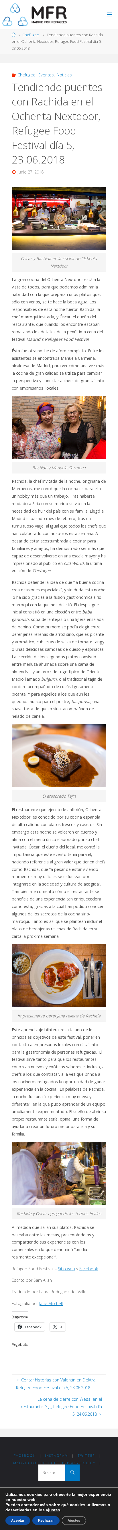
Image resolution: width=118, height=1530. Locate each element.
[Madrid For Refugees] (34, 14)
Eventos (46, 75)
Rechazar (46, 1521)
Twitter (86, 1455)
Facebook (88, 1268)
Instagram (56, 1455)
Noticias (64, 75)
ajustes (53, 1510)
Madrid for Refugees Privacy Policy (54, 1463)
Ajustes (74, 1521)
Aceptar (17, 1521)
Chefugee (30, 34)
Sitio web (66, 1268)
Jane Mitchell (51, 1303)
